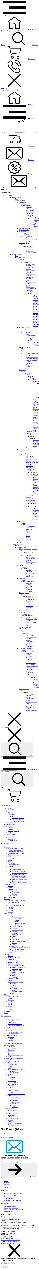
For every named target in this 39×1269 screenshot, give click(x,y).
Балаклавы (29, 251)
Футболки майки (24, 230)
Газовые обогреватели (18, 967)
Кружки (35, 417)
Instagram (12, 1219)
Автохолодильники (18, 949)
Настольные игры (31, 495)
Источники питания (29, 457)
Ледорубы (29, 705)
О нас (6, 1181)
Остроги (28, 609)
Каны (28, 625)
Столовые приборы (18, 917)
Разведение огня (17, 991)
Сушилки (29, 620)
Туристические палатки (30, 264)
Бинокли (29, 555)
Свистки (28, 497)
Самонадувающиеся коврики (17, 900)
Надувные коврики (32, 357)
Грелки (35, 490)
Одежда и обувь (16, 197)
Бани (27, 280)
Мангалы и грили (17, 988)
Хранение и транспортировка (28, 611)
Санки (28, 697)
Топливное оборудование (30, 468)
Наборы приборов (20, 923)
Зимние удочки (31, 694)
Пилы (35, 514)
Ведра (35, 430)
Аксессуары (30, 212)
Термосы (36, 428)
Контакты (21, 31)
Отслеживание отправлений (13, 1193)
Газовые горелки (35, 479)
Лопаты (35, 508)
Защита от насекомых (29, 465)
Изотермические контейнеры (21, 947)
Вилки (17, 921)
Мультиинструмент (32, 462)
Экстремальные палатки (31, 271)
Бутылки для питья (17, 930)
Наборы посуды (35, 413)
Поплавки (29, 653)
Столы (28, 531)
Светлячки (15, 1100)
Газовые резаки (35, 483)
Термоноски (30, 210)
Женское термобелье (18, 818)
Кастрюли (15, 928)
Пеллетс (28, 643)
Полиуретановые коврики (16, 905)
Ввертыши (29, 698)
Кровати (28, 537)
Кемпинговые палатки (30, 268)
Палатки (21, 259)
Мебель (21, 521)
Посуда (28, 374)
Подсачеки (29, 598)
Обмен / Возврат (9, 1197)
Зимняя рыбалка (24, 689)
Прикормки (29, 641)
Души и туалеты (31, 282)
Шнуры (28, 584)
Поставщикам (8, 1186)
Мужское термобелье (18, 821)
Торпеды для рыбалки (30, 707)
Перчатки (29, 236)
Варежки (29, 238)
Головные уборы (24, 243)
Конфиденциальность (11, 1208)
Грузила (28, 654)
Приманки (22, 565)
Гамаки (28, 539)
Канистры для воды (18, 926)
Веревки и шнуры (31, 461)
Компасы (21, 541)
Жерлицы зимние (31, 702)
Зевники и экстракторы (30, 606)
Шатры (28, 283)
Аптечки (36, 345)
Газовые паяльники (18, 972)
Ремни (28, 241)
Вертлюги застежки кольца (31, 662)
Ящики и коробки (31, 619)
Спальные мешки (24, 347)
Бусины (35, 685)
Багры (28, 602)
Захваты (28, 604)
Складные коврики (32, 358)
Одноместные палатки (19, 868)
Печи (35, 519)
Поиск (3, 45)
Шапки (28, 249)
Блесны (28, 570)
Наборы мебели (31, 526)
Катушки (29, 586)
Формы (28, 638)
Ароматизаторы (31, 646)
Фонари (28, 454)
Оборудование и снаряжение (28, 549)
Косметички (15, 892)
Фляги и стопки (16, 939)
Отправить (4, 1267)
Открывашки (19, 918)
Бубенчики (15, 1103)
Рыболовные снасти (25, 578)
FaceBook (6, 1219)
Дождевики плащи (24, 228)
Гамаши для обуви (31, 239)
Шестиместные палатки (19, 876)
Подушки (29, 366)
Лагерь (21, 449)
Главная (30, 104)
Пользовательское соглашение (13, 1209)
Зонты (28, 536)
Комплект (29, 207)
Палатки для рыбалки (30, 277)
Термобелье (22, 202)
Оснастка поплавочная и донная (30, 669)
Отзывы (6, 1182)
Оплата (34, 29)
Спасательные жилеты (30, 559)
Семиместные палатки (19, 877)
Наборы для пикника (18, 941)
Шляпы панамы (31, 248)
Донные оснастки (36, 681)
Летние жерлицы (31, 658)
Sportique (3, 15)
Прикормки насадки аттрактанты (25, 627)
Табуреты (29, 529)
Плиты (28, 448)
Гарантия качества (10, 1195)
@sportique (4, 88)
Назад (10, 195)
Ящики (28, 700)
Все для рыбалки (17, 544)
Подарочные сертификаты (12, 1200)
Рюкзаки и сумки (24, 327)
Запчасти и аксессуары (29, 590)
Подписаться (32, 1176)
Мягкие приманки (31, 576)
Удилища (29, 583)
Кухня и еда (22, 370)
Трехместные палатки (18, 871)
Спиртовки (15, 974)
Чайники (36, 410)
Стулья (28, 532)
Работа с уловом (24, 593)
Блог (29, 29)
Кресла (28, 534)
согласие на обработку (30, 1227)
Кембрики (15, 1107)
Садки (28, 617)
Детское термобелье (18, 819)
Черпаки (28, 703)
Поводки (29, 659)
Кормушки (29, 635)
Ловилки (18, 925)
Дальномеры (30, 557)
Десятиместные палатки (19, 882)
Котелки (36, 409)
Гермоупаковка (30, 335)
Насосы (28, 368)
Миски (35, 415)
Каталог (33, 769)
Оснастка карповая (32, 666)
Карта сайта (8, 1211)
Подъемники (30, 599)
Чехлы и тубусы (31, 622)
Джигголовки (30, 664)
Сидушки (29, 365)
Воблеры (29, 571)
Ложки (17, 920)
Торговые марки (9, 1198)
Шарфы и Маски (31, 252)
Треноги (36, 510)
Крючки (28, 656)
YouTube (17, 1219)
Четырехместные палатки (19, 873)
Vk (2, 1219)
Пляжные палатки (31, 288)
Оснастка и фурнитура (26, 648)
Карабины (29, 459)
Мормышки (29, 695)
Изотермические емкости (16, 946)
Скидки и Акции (12, 31)
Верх (27, 208)
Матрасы (29, 363)
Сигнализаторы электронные (31, 562)
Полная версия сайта (7, 1243)
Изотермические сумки (19, 951)
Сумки (28, 334)
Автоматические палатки (16, 853)
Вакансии (7, 1187)
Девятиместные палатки (19, 881)
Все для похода (16, 254)
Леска (28, 588)
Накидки (36, 344)
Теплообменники (31, 710)
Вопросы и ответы (10, 1206)
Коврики (21, 348)
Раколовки (29, 601)
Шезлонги (29, 528)
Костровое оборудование (30, 499)
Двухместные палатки (18, 869)
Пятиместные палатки (18, 874)
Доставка (3, 31)
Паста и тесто (30, 645)
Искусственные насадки (31, 574)
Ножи (20, 542)
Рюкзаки (28, 332)
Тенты (28, 285)
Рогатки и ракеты (31, 637)
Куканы (28, 624)
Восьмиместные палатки (19, 879)
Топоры (35, 506)
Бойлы (28, 640)
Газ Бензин (35, 492)
